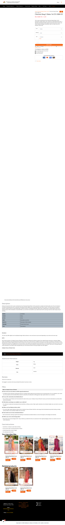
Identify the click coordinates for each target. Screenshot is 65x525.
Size (36, 36)
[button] (61, 2)
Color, (37, 28)
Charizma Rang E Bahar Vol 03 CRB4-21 (13, 353)
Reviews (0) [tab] (19, 299)
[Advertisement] (55, 509)
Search (54, 6)
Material (37, 32)
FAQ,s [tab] (22, 299)
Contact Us (24, 503)
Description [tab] (6, 299)
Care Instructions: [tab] (27, 299)
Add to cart (49, 44)
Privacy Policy (25, 502)
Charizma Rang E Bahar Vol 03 (43, 11)
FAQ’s (28, 505)
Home (36, 11)
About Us (20, 502)
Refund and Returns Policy (24, 506)
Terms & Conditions (22, 505)
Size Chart (39, 61)
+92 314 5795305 (10, 512)
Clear (40, 38)
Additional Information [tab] (13, 299)
